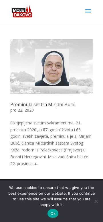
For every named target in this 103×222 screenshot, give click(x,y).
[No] (96, 201)
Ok (53, 213)
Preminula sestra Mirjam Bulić (42, 104)
